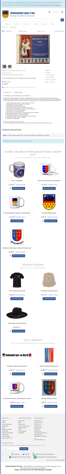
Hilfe (3, 422)
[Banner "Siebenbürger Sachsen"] (49, 355)
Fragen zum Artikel (49, 82)
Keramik (44, 24)
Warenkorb (5, 426)
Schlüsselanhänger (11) (40, 432)
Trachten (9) (37, 424)
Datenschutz (21, 424)
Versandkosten (60, 460)
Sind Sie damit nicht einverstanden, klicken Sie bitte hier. (46, 5)
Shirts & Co (26, 24)
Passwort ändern (6, 429)
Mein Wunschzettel (7, 432)
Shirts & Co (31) (38, 422)
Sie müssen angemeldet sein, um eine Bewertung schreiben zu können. (27, 135)
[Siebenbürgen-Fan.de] (18, 14)
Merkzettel (5, 431)
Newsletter (21, 432)
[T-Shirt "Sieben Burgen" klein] (17, 280)
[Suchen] (62, 19)
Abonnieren (24, 448)
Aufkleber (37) (38, 427)
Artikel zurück (23, 31)
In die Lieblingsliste (49, 75)
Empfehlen (47, 72)
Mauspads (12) (38, 434)
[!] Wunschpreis (18, 92)
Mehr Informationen (18, 188)
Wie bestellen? (22, 431)
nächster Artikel (59, 31)
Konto (3, 427)
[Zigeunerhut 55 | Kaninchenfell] (17, 312)
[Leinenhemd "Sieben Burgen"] (49, 280)
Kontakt (4, 421)
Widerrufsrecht (22, 427)
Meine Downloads (7, 438)
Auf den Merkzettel (49, 77)
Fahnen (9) (37, 429)
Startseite (8, 24)
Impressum (21, 421)
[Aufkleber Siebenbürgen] (49, 202)
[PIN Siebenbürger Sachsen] (49, 387)
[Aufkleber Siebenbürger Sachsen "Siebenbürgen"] (17, 237)
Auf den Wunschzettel (50, 79)
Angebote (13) (38, 421)
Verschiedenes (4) (39, 439)
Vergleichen (48, 70)
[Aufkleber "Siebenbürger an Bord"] (17, 355)
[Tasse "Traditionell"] (17, 169)
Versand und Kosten (23, 426)
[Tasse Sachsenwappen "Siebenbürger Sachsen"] (17, 387)
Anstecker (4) (38, 431)
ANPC (19, 429)
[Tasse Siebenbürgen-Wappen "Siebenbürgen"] (17, 202)
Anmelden (55, 12)
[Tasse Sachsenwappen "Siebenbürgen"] (49, 169)
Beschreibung (7, 92)
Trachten (36, 24)
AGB (19, 422)
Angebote (16, 24)
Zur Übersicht (7, 31)
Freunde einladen (7, 424)
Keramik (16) (37, 426)
